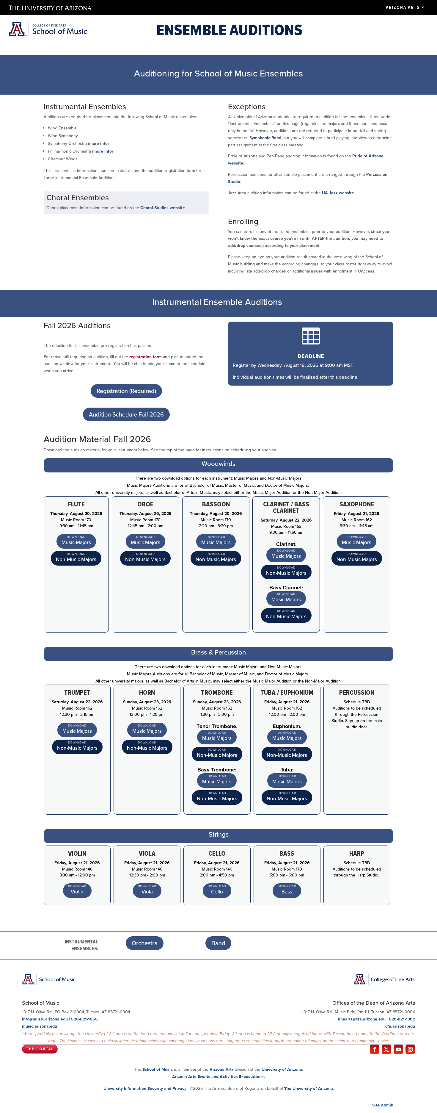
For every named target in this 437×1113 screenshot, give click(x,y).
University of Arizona (282, 1069)
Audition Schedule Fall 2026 (126, 414)
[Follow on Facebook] (374, 1049)
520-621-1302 (402, 1019)
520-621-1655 (84, 1019)
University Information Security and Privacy (144, 1088)
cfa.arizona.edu (400, 1026)
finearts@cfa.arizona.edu (362, 1019)
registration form (145, 357)
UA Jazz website (338, 193)
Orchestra (145, 943)
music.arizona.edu (39, 1026)
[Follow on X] (386, 1049)
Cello (217, 892)
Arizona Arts (402, 7)
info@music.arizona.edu (45, 1019)
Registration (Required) (126, 390)
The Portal (40, 1049)
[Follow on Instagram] (410, 1049)
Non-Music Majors (76, 559)
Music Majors (76, 542)
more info (98, 143)
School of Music (157, 1069)
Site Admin (382, 1105)
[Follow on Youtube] (398, 1049)
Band (218, 943)
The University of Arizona (308, 1088)
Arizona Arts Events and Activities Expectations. (218, 1076)
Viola (147, 892)
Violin (77, 892)
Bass (287, 892)
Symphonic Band (265, 138)
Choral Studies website (162, 208)
